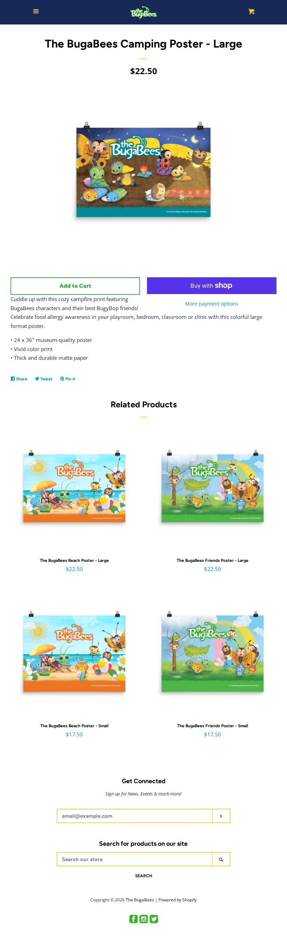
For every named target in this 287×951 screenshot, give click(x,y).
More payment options (211, 303)
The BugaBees (140, 900)
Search (143, 875)
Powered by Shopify (178, 900)
